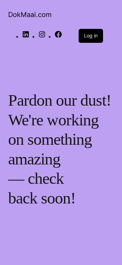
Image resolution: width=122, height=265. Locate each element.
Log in (91, 35)
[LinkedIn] (26, 37)
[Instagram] (42, 37)
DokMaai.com (30, 15)
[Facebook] (58, 37)
